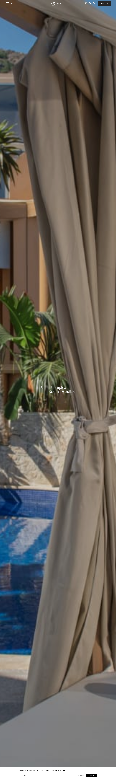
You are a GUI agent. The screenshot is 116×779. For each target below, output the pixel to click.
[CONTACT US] (86, 3)
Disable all (24, 775)
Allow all (92, 775)
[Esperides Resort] (58, 4)
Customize (81, 775)
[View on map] (90, 3)
